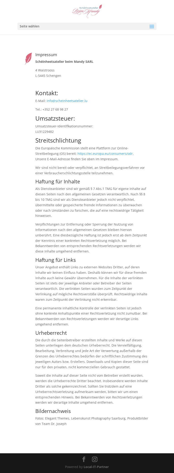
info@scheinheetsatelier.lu (67, 101)
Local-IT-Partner (96, 467)
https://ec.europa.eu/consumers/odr (105, 153)
